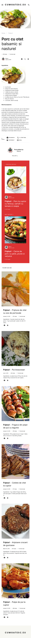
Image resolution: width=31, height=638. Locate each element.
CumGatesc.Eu (15, 5)
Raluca (6, 58)
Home (3, 33)
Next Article (8, 214)
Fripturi (10, 33)
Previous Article (11, 164)
